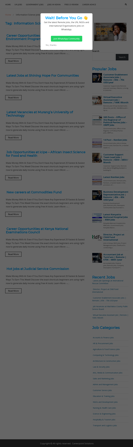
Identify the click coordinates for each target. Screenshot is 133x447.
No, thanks (51, 45)
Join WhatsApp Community (67, 38)
